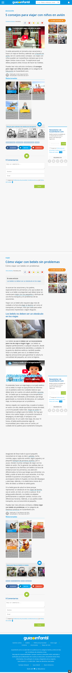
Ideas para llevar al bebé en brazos (17, 565)
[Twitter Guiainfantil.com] (61, 161)
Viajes (8, 258)
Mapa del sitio (46, 645)
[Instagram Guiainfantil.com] (57, 161)
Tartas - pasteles (25, 89)
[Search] (58, 2)
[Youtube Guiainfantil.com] (65, 161)
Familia (37, 142)
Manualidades (11, 108)
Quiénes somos (17, 643)
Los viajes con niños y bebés (11, 535)
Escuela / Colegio (10, 142)
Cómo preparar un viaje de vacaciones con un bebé (38, 533)
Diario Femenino (49, 665)
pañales (31, 456)
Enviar (39, 186)
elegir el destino (27, 305)
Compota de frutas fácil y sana (24, 554)
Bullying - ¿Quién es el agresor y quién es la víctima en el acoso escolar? (62, 37)
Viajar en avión (33, 410)
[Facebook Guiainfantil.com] (49, 161)
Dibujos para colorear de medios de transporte (21, 126)
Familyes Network (23, 665)
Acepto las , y (57, 150)
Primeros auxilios (10, 548)
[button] (7, 3)
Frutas (22, 549)
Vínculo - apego (15, 581)
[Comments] (42, 23)
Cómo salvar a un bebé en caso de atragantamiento (12, 553)
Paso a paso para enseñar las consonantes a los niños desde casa (63, 28)
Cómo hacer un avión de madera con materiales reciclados (11, 114)
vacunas (40, 392)
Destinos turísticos (10, 92)
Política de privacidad (40, 643)
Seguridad (28, 581)
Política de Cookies (53, 152)
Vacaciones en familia (37, 90)
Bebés (22, 581)
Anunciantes (34, 645)
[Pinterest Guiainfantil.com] (53, 161)
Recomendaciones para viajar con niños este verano (40, 95)
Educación (10, 11)
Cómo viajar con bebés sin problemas (11, 96)
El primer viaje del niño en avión (25, 115)
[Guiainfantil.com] (21, 3)
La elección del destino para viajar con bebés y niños (24, 533)
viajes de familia (36, 490)
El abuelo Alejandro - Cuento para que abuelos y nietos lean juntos (53, 28)
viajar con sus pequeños (24, 294)
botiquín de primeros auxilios (24, 461)
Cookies (27, 643)
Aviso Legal (53, 643)
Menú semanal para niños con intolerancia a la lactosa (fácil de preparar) (53, 37)
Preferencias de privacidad (20, 180)
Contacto (24, 645)
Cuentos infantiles (29, 142)
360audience (41, 669)
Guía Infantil (36, 665)
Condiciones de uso (33, 180)
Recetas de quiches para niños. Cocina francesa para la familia (24, 95)
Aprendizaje (20, 142)
